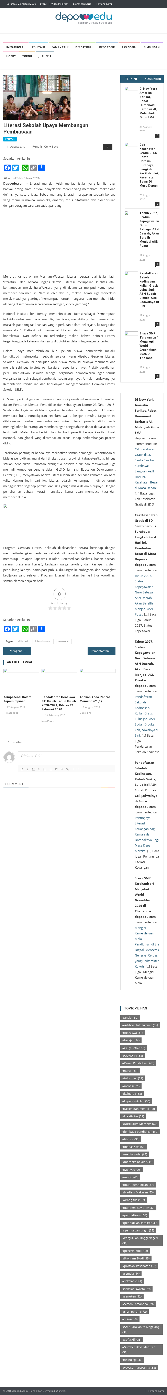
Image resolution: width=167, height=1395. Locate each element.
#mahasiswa (133, 1147)
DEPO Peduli (83, 47)
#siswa (129, 1319)
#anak (130, 1017)
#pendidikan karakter (139, 1223)
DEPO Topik (107, 47)
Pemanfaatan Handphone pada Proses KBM (103, 651)
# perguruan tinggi (138, 1230)
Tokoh (27, 56)
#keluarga (132, 1094)
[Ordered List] (45, 769)
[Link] (67, 769)
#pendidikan (134, 1215)
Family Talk (60, 47)
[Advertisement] (59, 241)
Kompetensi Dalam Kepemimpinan (17, 699)
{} (72, 768)
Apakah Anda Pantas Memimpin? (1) (95, 699)
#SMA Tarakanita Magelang (140, 1329)
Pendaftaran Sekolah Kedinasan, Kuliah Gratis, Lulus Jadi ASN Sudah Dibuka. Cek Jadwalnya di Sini (149, 289)
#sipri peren (134, 1311)
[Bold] (22, 769)
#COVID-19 (132, 1055)
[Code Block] (62, 769)
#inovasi (131, 1086)
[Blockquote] (56, 769)
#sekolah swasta (136, 1289)
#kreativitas (133, 1116)
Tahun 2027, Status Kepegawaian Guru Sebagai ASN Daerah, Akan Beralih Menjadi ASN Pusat (149, 229)
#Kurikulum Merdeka (139, 1124)
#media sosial (134, 1154)
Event (43, 4)
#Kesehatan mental (138, 1109)
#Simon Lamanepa (138, 1304)
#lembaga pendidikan (140, 1132)
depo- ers (85, 712)
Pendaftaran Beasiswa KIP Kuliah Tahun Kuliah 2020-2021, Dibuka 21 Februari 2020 (59, 703)
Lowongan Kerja (82, 4)
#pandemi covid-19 (138, 1208)
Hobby (11, 56)
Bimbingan (152, 47)
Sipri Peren (48, 721)
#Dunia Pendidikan (138, 1063)
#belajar (131, 1040)
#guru (130, 1071)
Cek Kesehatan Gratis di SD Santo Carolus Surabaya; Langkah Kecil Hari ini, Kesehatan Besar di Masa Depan (149, 165)
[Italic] (28, 769)
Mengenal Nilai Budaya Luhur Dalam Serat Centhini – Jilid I (20, 651)
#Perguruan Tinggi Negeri (140, 1240)
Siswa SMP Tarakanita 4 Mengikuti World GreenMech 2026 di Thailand (149, 346)
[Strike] (39, 769)
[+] (78, 768)
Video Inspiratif (59, 4)
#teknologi (132, 1360)
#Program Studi (135, 1258)
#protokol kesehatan (139, 1266)
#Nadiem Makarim (138, 1192)
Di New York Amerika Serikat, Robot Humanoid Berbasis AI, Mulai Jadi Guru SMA (148, 103)
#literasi (23, 641)
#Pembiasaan (43, 641)
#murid (130, 1177)
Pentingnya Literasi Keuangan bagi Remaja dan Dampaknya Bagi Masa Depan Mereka (147, 834)
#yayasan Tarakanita (139, 1367)
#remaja (131, 1273)
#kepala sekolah (136, 1101)
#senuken (132, 1296)
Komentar (152, 79)
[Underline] (33, 769)
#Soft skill (131, 1339)
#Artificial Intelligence (140, 1025)
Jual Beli (45, 56)
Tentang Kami (104, 4)
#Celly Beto (133, 1048)
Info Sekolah (15, 47)
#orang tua (133, 1200)
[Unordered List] (50, 769)
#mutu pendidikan (138, 1185)
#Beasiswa (132, 1033)
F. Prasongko (10, 712)
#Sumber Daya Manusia (138, 1349)
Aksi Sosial (129, 47)
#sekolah (63, 641)
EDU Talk (38, 47)
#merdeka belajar (137, 1162)
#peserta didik (135, 1251)
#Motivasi (131, 1170)
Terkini (131, 79)
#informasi (132, 1078)
